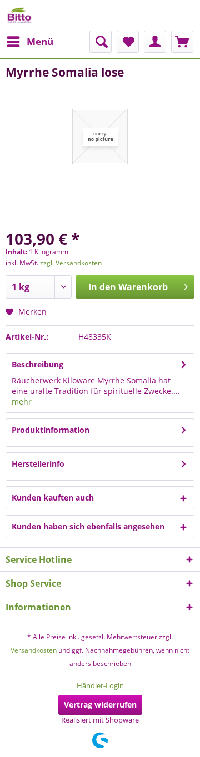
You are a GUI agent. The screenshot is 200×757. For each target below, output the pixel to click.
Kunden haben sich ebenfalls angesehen (88, 526)
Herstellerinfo (38, 463)
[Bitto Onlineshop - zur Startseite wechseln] (19, 15)
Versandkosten (34, 650)
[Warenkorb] (182, 42)
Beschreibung (37, 364)
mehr (22, 401)
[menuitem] (29, 42)
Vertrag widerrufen (100, 704)
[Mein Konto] (155, 42)
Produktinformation (50, 430)
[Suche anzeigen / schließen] (100, 42)
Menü (40, 41)
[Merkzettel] (128, 42)
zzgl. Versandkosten (71, 263)
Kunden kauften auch (53, 497)
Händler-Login (100, 685)
